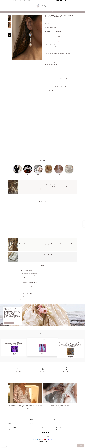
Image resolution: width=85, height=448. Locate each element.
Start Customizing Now (24, 408)
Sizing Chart (31, 418)
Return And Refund (53, 418)
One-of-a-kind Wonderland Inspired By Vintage (42, 443)
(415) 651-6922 (12, 430)
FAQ (13, 0)
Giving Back (9, 423)
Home (61, 9)
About (8, 0)
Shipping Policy (53, 416)
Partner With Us (10, 422)
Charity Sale (31, 423)
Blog (8, 420)
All (14, 9)
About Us (9, 416)
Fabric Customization (61, 76)
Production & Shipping (61, 80)
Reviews (11, 0)
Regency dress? (56, 64)
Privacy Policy (52, 420)
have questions (61, 83)
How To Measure (32, 419)
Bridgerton (25, 9)
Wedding (19, 9)
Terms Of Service (53, 419)
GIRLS (47, 9)
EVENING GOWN (41, 9)
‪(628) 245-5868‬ (11, 429)
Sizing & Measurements (61, 78)
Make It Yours (61, 74)
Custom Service (67, 9)
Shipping (46, 19)
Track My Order (17, 0)
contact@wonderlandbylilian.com (13, 427)
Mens (50, 9)
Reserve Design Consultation (60, 407)
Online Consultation (22, 0)
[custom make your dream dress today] (60, 393)
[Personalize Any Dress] (25, 393)
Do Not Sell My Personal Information (55, 422)
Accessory (55, 9)
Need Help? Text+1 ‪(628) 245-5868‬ (30, 0)
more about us (9, 322)
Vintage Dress (33, 9)
